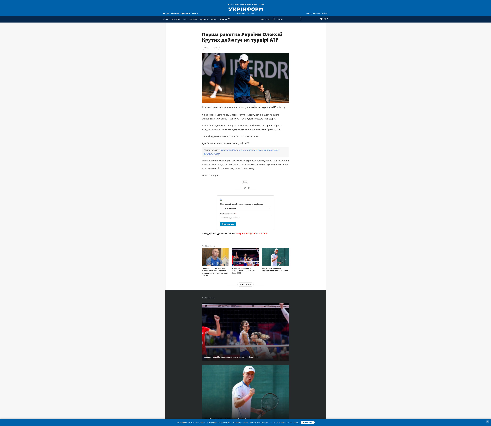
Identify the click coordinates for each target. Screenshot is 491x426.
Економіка (175, 19)
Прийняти (307, 422)
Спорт (214, 19)
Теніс (245, 182)
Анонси (195, 13)
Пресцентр (185, 13)
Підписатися (228, 224)
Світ (185, 19)
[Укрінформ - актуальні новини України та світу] (245, 9)
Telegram (240, 233)
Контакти (265, 19)
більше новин (245, 284)
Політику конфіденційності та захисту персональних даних (273, 422)
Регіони (193, 19)
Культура (204, 19)
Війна (165, 19)
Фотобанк (175, 13)
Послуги (166, 13)
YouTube (263, 233)
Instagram (250, 233)
